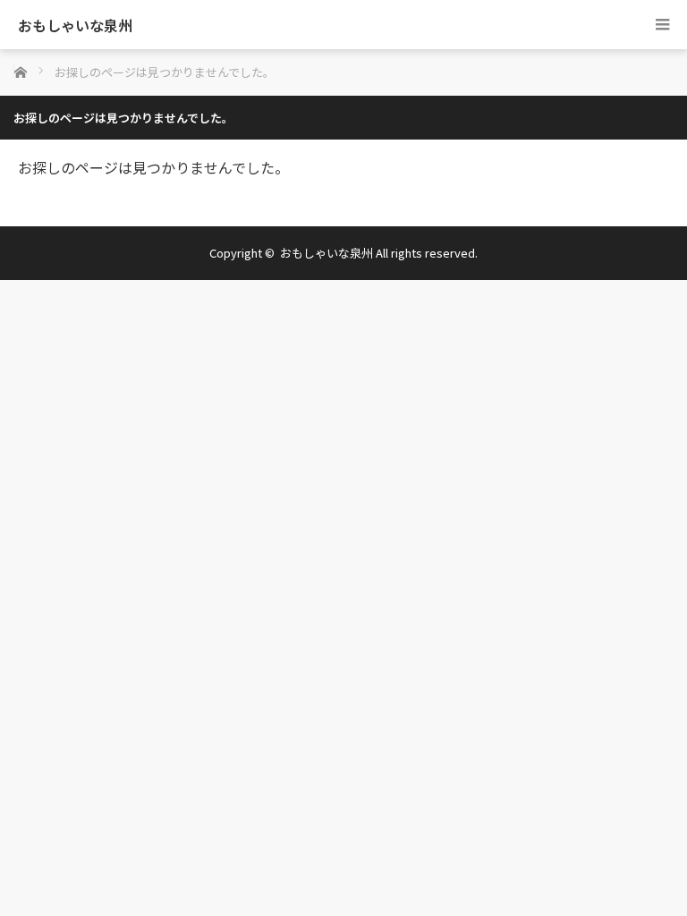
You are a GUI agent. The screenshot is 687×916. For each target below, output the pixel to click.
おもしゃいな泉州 (75, 25)
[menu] (662, 24)
